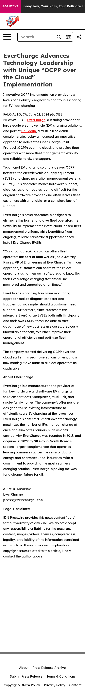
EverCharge (36, 120)
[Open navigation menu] (7, 37)
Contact (75, 685)
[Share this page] (79, 37)
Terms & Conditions (60, 676)
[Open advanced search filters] (68, 36)
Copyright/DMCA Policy (22, 685)
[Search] (58, 36)
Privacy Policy (54, 685)
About (23, 668)
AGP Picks (10, 6)
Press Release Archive (49, 668)
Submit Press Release (26, 676)
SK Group (28, 131)
